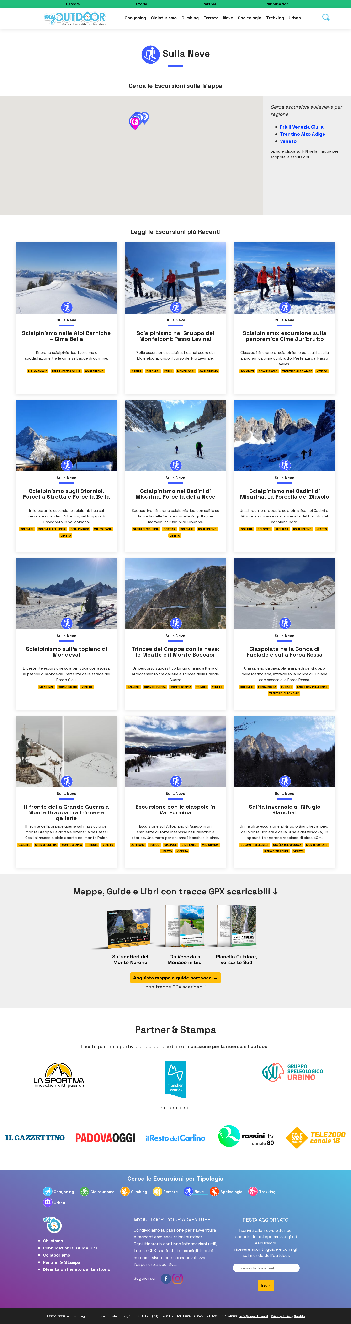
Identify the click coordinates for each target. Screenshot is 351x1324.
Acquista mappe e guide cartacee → (175, 138)
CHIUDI (274, 30)
